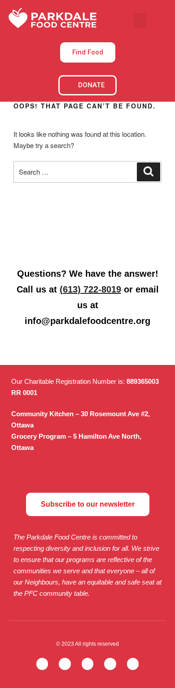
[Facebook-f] (65, 664)
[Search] (148, 171)
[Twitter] (42, 664)
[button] (140, 20)
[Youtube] (110, 664)
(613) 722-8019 (90, 289)
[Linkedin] (133, 664)
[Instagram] (88, 664)
